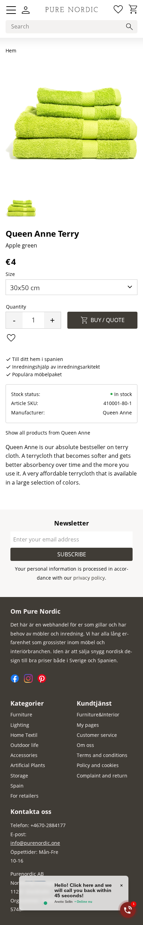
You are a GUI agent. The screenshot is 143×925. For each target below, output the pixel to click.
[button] (11, 10)
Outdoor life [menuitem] (24, 745)
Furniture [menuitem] (21, 714)
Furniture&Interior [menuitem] (98, 714)
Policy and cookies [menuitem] (98, 765)
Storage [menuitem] (19, 775)
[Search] (129, 26)
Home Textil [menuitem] (23, 735)
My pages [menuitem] (88, 725)
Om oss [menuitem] (85, 745)
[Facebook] (17, 681)
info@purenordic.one (35, 843)
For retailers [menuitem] (24, 795)
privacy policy (89, 577)
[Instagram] (30, 681)
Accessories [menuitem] (23, 755)
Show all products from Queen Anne (48, 432)
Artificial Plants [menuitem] (27, 765)
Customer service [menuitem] (97, 735)
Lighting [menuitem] (19, 725)
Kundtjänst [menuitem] (94, 703)
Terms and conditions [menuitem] (102, 755)
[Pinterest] (43, 681)
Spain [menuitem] (17, 785)
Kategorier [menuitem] (27, 703)
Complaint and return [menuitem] (102, 775)
